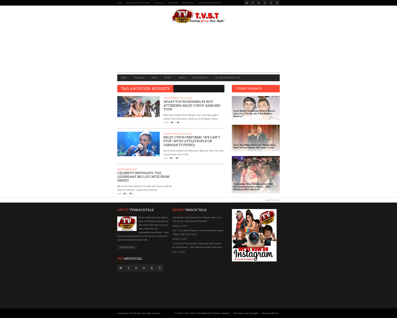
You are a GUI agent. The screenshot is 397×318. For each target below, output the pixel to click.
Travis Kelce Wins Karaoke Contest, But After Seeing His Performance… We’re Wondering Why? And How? (197, 245)
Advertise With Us (269, 313)
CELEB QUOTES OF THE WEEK (138, 3)
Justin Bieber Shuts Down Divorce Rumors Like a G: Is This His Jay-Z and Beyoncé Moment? (197, 219)
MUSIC (154, 77)
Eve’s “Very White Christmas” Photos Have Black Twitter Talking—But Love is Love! (198, 232)
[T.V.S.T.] (198, 16)
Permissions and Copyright (245, 313)
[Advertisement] (198, 51)
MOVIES (167, 77)
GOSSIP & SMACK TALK (173, 98)
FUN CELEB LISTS (200, 77)
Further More (127, 247)
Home (119, 3)
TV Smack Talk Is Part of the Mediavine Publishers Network (202, 313)
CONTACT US (159, 3)
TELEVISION (139, 77)
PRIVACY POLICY (188, 3)
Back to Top (271, 200)
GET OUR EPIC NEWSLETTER (209, 3)
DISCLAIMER (173, 3)
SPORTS (181, 77)
